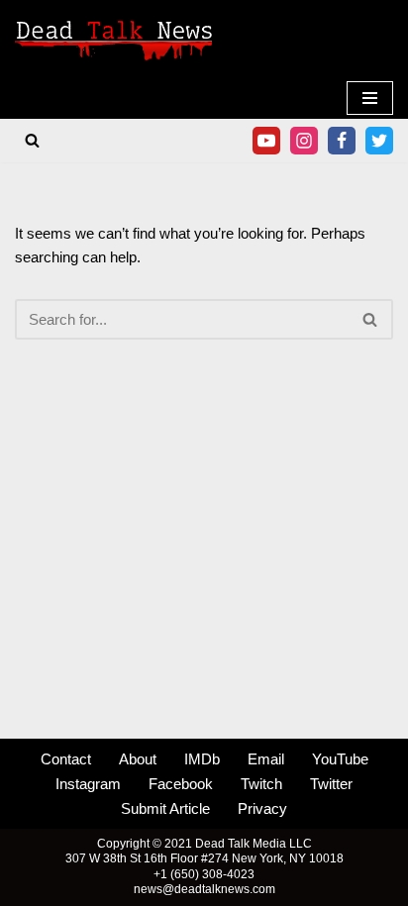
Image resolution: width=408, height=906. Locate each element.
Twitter (331, 783)
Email (266, 759)
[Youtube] (266, 140)
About (137, 759)
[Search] (32, 140)
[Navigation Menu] (370, 98)
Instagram (88, 783)
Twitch (261, 783)
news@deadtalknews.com (204, 889)
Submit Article (165, 808)
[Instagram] (304, 140)
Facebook (181, 783)
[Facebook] (342, 140)
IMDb (202, 759)
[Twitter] (379, 140)
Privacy (262, 808)
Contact (66, 759)
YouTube (340, 759)
